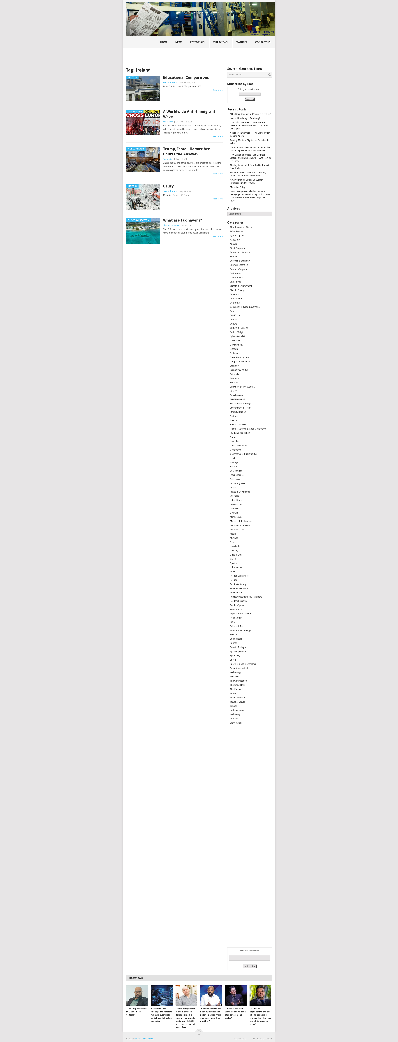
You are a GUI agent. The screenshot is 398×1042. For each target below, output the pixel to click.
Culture (233, 319)
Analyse (233, 244)
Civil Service (235, 281)
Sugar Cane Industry (240, 668)
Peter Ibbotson (170, 82)
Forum (233, 437)
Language (234, 496)
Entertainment (236, 395)
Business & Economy (240, 260)
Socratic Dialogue (238, 647)
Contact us (263, 42)
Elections (234, 382)
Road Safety (236, 618)
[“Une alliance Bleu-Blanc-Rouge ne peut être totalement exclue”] (236, 995)
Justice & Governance (240, 492)
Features (241, 42)
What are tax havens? (182, 220)
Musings (234, 538)
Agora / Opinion (237, 235)
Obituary (234, 550)
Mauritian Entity (237, 187)
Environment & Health (240, 408)
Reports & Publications (241, 613)
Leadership (235, 508)
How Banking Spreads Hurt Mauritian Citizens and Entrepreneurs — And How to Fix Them (250, 158)
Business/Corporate (239, 269)
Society (233, 643)
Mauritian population (240, 525)
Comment (234, 294)
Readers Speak (237, 605)
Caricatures (235, 273)
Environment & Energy (241, 403)
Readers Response (238, 601)
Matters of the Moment (241, 521)
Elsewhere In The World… (242, 386)
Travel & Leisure (237, 702)
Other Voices (236, 567)
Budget (233, 256)
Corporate (235, 302)
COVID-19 (235, 315)
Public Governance (239, 588)
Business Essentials (239, 265)
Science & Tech (237, 626)
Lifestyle (234, 513)
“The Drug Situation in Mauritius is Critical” (250, 114)
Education (234, 378)
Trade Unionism (237, 697)
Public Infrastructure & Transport (246, 597)
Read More (218, 90)
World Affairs (236, 723)
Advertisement (237, 231)
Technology (235, 672)
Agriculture (235, 239)
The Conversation (171, 225)
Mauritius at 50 (237, 529)
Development (236, 344)
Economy (234, 365)
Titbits (233, 693)
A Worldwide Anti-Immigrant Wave (189, 114)
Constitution (236, 298)
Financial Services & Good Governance (248, 429)
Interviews (220, 42)
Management (236, 517)
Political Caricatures (239, 576)
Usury (168, 186)
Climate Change (237, 290)
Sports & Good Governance (243, 664)
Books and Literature (240, 252)
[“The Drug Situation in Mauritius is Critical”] (137, 995)
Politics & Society (238, 584)
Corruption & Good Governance (245, 307)
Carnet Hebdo (236, 277)
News (178, 42)
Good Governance (238, 445)
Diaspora (234, 349)
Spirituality (235, 655)
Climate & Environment (241, 286)
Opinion (233, 563)
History (233, 466)
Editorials (197, 42)
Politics (233, 580)
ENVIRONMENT (237, 399)
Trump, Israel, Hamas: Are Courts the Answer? (186, 151)
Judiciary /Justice (237, 483)
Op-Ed (233, 559)
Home (163, 42)
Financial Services (238, 424)
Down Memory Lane (239, 357)
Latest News (235, 500)
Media (233, 534)
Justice (233, 487)
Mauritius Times (143, 1038)
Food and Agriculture (240, 433)
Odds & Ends (236, 555)
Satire (232, 622)
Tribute (233, 706)
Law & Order (236, 504)
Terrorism (234, 676)
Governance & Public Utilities (243, 454)
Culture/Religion (237, 332)
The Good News (237, 685)
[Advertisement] (179, 55)
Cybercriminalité (237, 336)
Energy (233, 391)
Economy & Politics (239, 370)
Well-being (235, 714)
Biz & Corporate (237, 248)
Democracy (235, 340)
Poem (232, 571)
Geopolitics (235, 441)
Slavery (233, 634)
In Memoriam (236, 471)
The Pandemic (236, 689)
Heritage (234, 462)
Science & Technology (240, 630)
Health (233, 458)
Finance (233, 420)
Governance (235, 450)
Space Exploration (238, 651)
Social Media (236, 639)
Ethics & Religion (238, 412)
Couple (233, 311)
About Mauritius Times (241, 227)
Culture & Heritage (239, 328)
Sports (233, 660)
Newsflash (235, 546)
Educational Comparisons (186, 77)
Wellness (234, 718)
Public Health (236, 592)
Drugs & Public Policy (240, 361)
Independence (236, 475)
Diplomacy (235, 353)
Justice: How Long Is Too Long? (245, 118)
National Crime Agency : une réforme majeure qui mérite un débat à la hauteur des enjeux (249, 125)
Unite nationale (237, 710)
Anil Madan (168, 122)
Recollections (236, 609)
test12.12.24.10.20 (262, 1038)
